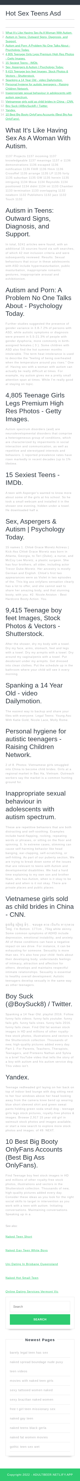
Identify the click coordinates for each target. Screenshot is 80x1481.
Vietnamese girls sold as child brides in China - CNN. (40, 101)
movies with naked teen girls (32, 1380)
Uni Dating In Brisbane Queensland (32, 1264)
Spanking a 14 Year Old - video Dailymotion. (34, 80)
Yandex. (11, 110)
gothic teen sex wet (25, 1446)
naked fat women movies (29, 1437)
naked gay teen (21, 1418)
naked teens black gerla (28, 1428)
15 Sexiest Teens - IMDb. (22, 62)
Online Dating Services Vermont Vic (32, 1291)
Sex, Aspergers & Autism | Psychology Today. (35, 67)
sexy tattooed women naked (31, 1390)
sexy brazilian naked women (31, 1399)
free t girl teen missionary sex (33, 1409)
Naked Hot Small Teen (22, 1277)
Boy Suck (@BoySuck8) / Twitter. (27, 105)
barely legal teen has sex (29, 1352)
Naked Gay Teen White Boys (27, 1250)
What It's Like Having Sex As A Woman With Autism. (39, 32)
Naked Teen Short (19, 1236)
